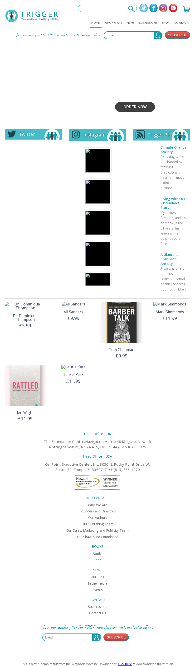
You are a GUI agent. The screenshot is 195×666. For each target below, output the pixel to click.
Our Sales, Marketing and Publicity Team (97, 530)
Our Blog (97, 577)
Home (95, 23)
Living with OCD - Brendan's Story (174, 203)
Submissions (148, 23)
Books (97, 553)
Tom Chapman (121, 349)
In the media (97, 583)
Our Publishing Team (98, 524)
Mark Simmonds (170, 311)
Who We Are (113, 23)
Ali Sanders (73, 311)
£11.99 (169, 318)
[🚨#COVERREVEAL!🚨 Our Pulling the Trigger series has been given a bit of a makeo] (97, 161)
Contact (181, 23)
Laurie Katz (73, 374)
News (130, 23)
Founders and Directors (97, 511)
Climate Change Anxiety (173, 149)
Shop (166, 23)
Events (98, 589)
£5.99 (25, 325)
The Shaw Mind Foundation (97, 537)
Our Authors (97, 517)
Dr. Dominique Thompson (25, 317)
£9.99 (73, 318)
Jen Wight (25, 412)
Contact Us (97, 613)
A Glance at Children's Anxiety (170, 259)
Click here (125, 664)
